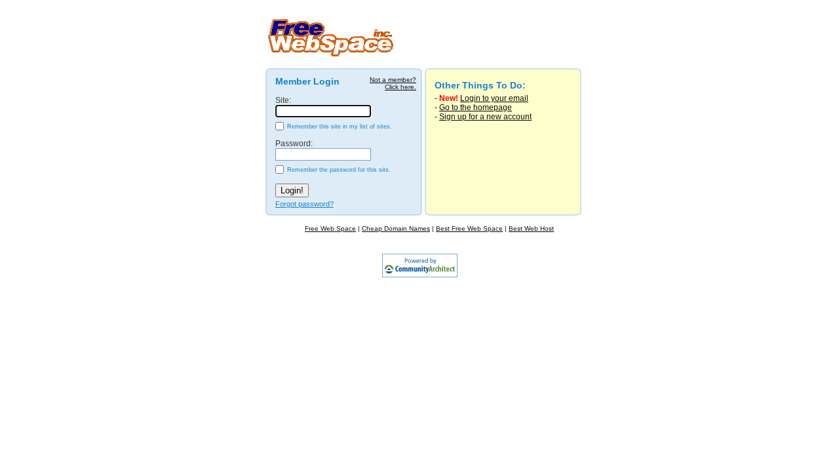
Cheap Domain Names (396, 228)
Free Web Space (330, 228)
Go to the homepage (475, 107)
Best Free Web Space (469, 228)
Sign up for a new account (485, 116)
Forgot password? (304, 204)
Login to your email (494, 98)
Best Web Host (531, 228)
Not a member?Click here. (393, 83)
